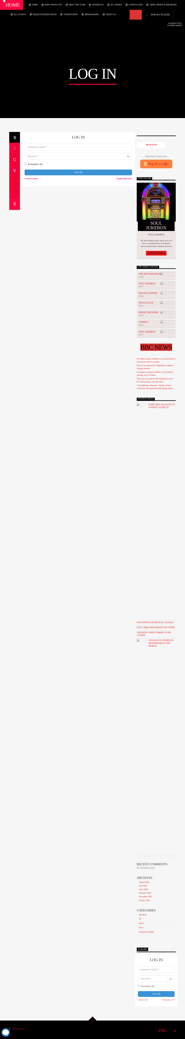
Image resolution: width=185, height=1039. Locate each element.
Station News (71, 14)
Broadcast (143, 915)
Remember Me (35, 164)
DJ (140, 919)
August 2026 (144, 882)
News (141, 928)
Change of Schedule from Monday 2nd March (161, 643)
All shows (116, 5)
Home (35, 5)
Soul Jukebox (147, 283)
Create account (31, 178)
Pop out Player (160, 14)
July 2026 (143, 886)
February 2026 (145, 893)
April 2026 (143, 889)
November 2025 (145, 897)
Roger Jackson (148, 293)
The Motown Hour (150, 274)
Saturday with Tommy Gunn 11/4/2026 (154, 633)
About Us (111, 14)
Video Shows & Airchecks (163, 5)
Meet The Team (77, 5)
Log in (78, 172)
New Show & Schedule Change (155, 622)
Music (141, 923)
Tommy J (143, 322)
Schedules (98, 5)
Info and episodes (156, 253)
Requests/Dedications (45, 14)
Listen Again (136, 5)
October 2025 (144, 900)
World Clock (151, 145)
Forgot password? (124, 178)
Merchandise (92, 14)
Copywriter (18, 1029)
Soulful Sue (146, 302)
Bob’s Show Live (53, 5)
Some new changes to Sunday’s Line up (161, 405)
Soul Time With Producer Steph (156, 627)
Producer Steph (148, 312)
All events (20, 14)
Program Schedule (146, 932)
